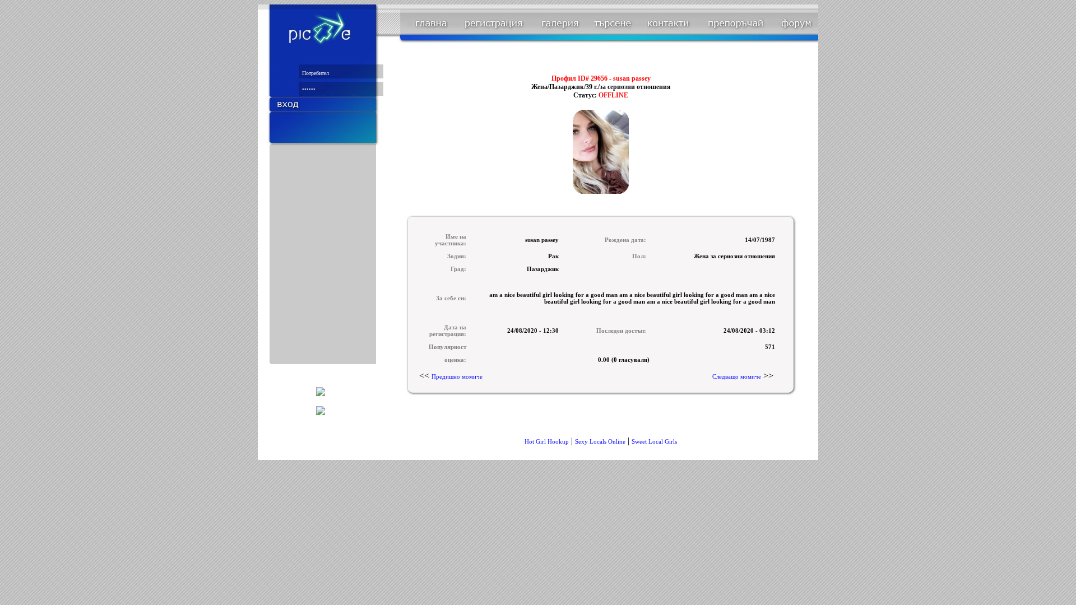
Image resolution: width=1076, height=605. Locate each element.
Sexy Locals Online (600, 441)
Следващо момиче (736, 376)
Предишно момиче (457, 376)
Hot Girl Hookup (547, 441)
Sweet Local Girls (654, 441)
